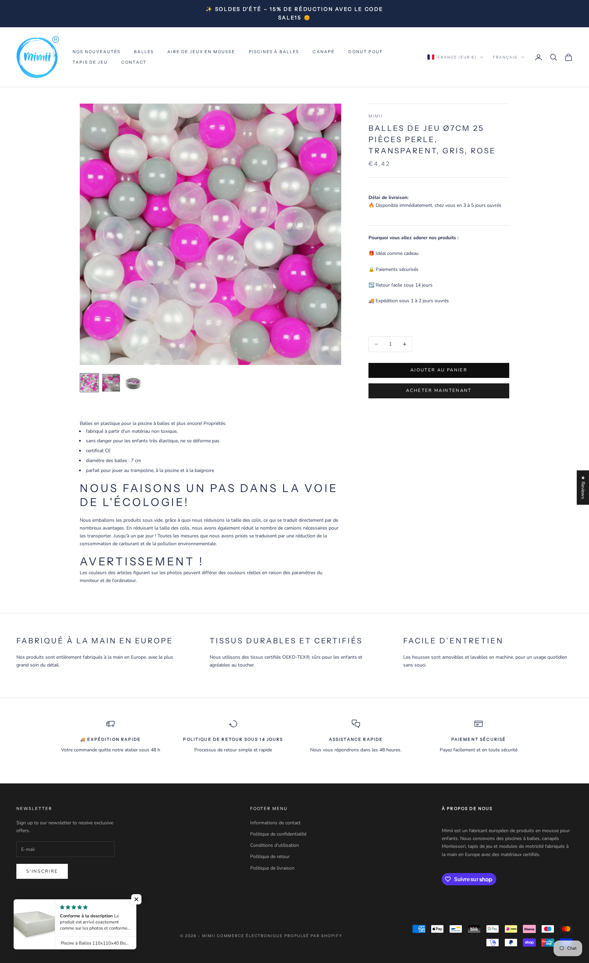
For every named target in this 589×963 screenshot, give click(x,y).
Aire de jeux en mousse (201, 51)
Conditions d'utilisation (274, 845)
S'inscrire (42, 871)
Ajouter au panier (438, 370)
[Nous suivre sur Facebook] (19, 905)
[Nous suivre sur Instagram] (37, 905)
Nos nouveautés (96, 51)
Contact (134, 62)
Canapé (324, 51)
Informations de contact (275, 823)
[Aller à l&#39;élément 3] (132, 382)
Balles (144, 51)
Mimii (375, 116)
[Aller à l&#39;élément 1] (89, 382)
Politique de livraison (272, 868)
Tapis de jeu (90, 62)
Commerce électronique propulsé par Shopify (279, 935)
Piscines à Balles (274, 51)
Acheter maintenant (438, 390)
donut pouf (365, 51)
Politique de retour (270, 856)
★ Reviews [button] (583, 487)
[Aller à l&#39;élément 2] (111, 382)
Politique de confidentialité (278, 834)
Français (505, 57)
